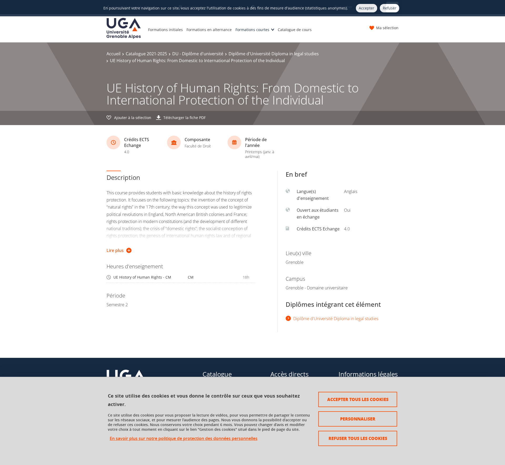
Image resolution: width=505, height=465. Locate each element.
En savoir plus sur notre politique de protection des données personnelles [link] (183, 438)
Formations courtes (252, 29)
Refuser (389, 8)
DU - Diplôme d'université (197, 54)
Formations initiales (165, 29)
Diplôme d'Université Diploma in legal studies (274, 54)
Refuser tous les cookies (358, 438)
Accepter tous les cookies (357, 399)
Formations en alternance (209, 29)
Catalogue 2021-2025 (146, 54)
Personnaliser (357, 419)
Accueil (113, 54)
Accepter (366, 8)
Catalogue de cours (295, 29)
